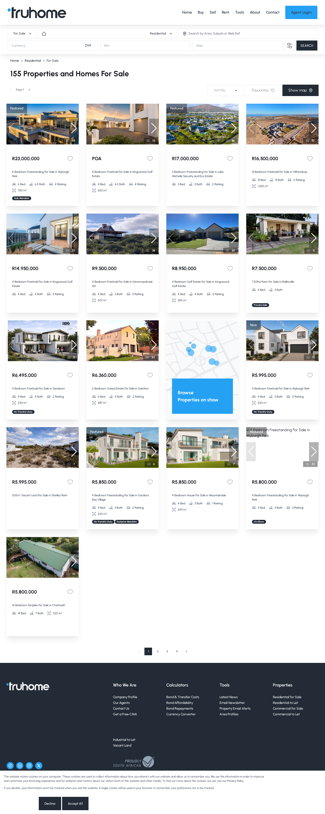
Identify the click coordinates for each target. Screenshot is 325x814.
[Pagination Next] (186, 651)
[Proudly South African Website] (133, 762)
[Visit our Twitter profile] (39, 765)
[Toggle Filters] (290, 46)
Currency (18, 46)
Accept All (75, 804)
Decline (49, 804)
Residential (33, 61)
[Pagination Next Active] (29, 89)
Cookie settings (21, 804)
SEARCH (306, 46)
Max (199, 46)
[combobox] (207, 34)
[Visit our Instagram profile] (29, 765)
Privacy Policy (235, 781)
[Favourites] (70, 158)
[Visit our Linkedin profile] (20, 765)
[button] (74, 128)
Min (107, 46)
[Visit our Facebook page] (10, 765)
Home (14, 61)
